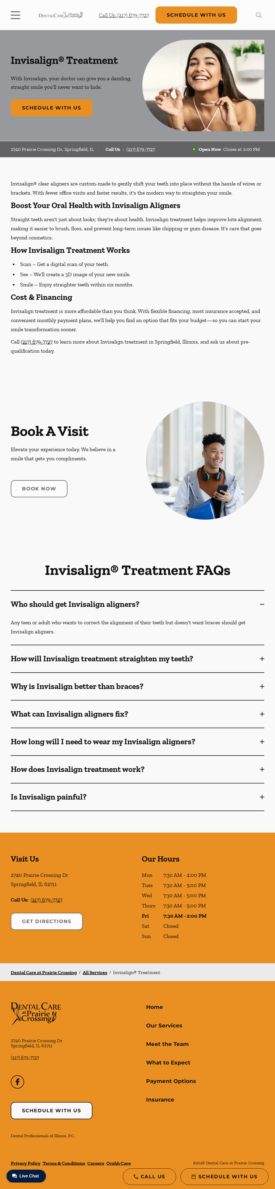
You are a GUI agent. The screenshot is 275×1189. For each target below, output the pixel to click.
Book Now (39, 489)
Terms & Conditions (64, 1163)
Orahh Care (118, 1163)
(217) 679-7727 (140, 149)
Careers (95, 1163)
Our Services (164, 1025)
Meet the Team (167, 1044)
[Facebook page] (17, 1082)
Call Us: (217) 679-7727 (124, 15)
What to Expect (168, 1062)
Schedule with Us (196, 15)
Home (154, 1007)
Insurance (160, 1099)
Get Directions (46, 921)
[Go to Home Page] (61, 15)
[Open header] (17, 15)
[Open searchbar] (258, 15)
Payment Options (171, 1081)
